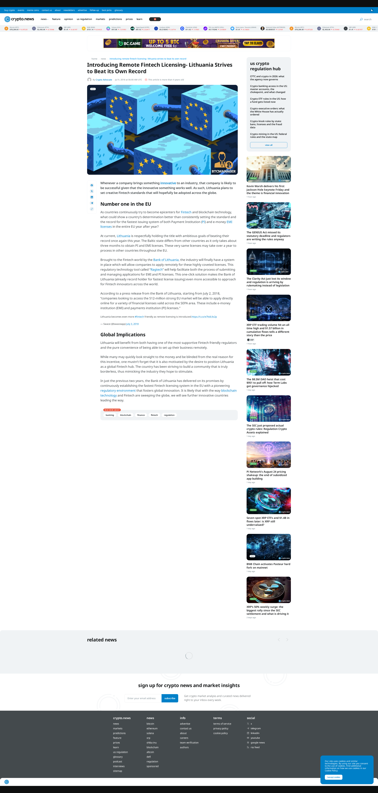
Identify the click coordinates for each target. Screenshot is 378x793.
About (58, 10)
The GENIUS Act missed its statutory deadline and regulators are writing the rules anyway (268, 235)
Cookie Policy (220, 733)
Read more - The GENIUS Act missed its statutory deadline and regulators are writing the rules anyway (269, 215)
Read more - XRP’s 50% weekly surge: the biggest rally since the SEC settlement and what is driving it (269, 590)
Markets (100, 19)
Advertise (82, 10)
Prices (129, 19)
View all (268, 145)
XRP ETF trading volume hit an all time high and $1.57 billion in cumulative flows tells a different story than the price (268, 330)
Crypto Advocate (104, 79)
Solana (150, 733)
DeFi (149, 756)
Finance (141, 415)
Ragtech (157, 269)
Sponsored (153, 766)
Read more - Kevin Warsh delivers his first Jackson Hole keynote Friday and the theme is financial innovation (269, 169)
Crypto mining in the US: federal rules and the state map (268, 135)
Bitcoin (150, 723)
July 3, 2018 (132, 324)
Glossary (119, 10)
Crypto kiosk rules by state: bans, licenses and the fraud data (266, 124)
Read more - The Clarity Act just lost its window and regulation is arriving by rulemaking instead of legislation (269, 261)
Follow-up (94, 10)
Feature (56, 19)
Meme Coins (33, 10)
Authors (184, 747)
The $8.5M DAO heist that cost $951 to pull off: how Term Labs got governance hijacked (267, 382)
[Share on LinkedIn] (92, 197)
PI (203, 222)
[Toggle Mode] (372, 10)
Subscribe (169, 698)
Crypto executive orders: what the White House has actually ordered (267, 111)
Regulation (169, 415)
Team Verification (189, 742)
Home (94, 58)
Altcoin (150, 752)
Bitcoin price (16, 28)
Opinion (68, 19)
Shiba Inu (152, 742)
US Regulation (84, 19)
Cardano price (165, 28)
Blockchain (125, 415)
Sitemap (117, 770)
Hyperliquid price (140, 28)
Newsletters (69, 10)
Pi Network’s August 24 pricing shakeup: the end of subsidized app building (267, 475)
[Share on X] (92, 191)
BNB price (92, 28)
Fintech (186, 212)
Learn (139, 19)
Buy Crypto (9, 10)
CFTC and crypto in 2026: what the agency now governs (267, 78)
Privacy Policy (220, 728)
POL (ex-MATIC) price (214, 28)
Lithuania (123, 236)
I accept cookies (333, 777)
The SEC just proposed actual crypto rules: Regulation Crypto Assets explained (267, 429)
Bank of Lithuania (166, 260)
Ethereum (152, 728)
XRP (251, 340)
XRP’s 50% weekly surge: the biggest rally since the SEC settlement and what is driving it (268, 610)
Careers (184, 737)
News (44, 19)
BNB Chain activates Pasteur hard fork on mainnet (268, 565)
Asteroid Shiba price (273, 28)
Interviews (118, 766)
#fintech (139, 316)
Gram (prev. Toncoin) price (243, 28)
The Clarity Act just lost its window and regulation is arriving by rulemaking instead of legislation (269, 282)
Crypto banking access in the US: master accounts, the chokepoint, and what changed (268, 89)
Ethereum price (43, 28)
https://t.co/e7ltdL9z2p (204, 316)
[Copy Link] (92, 209)
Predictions (115, 19)
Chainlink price (189, 28)
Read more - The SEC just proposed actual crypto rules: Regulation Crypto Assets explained (269, 408)
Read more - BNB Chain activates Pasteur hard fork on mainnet (269, 547)
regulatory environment (118, 390)
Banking (110, 415)
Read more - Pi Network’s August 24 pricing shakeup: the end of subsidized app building (269, 455)
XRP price (68, 28)
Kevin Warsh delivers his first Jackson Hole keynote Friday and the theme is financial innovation (268, 189)
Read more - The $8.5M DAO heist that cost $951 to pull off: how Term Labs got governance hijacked (269, 362)
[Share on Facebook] (92, 185)
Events (21, 10)
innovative (168, 183)
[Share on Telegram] (92, 203)
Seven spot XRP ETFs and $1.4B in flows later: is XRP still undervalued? (268, 521)
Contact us (47, 10)
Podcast (117, 761)
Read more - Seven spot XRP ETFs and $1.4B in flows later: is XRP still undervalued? (269, 501)
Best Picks (107, 10)
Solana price (116, 28)
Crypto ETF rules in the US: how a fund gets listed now (268, 100)
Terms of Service (222, 723)
